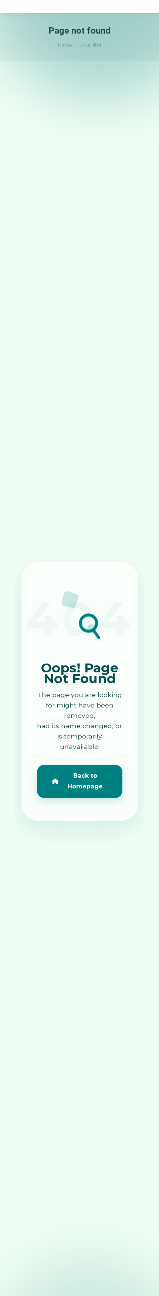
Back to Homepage (85, 781)
